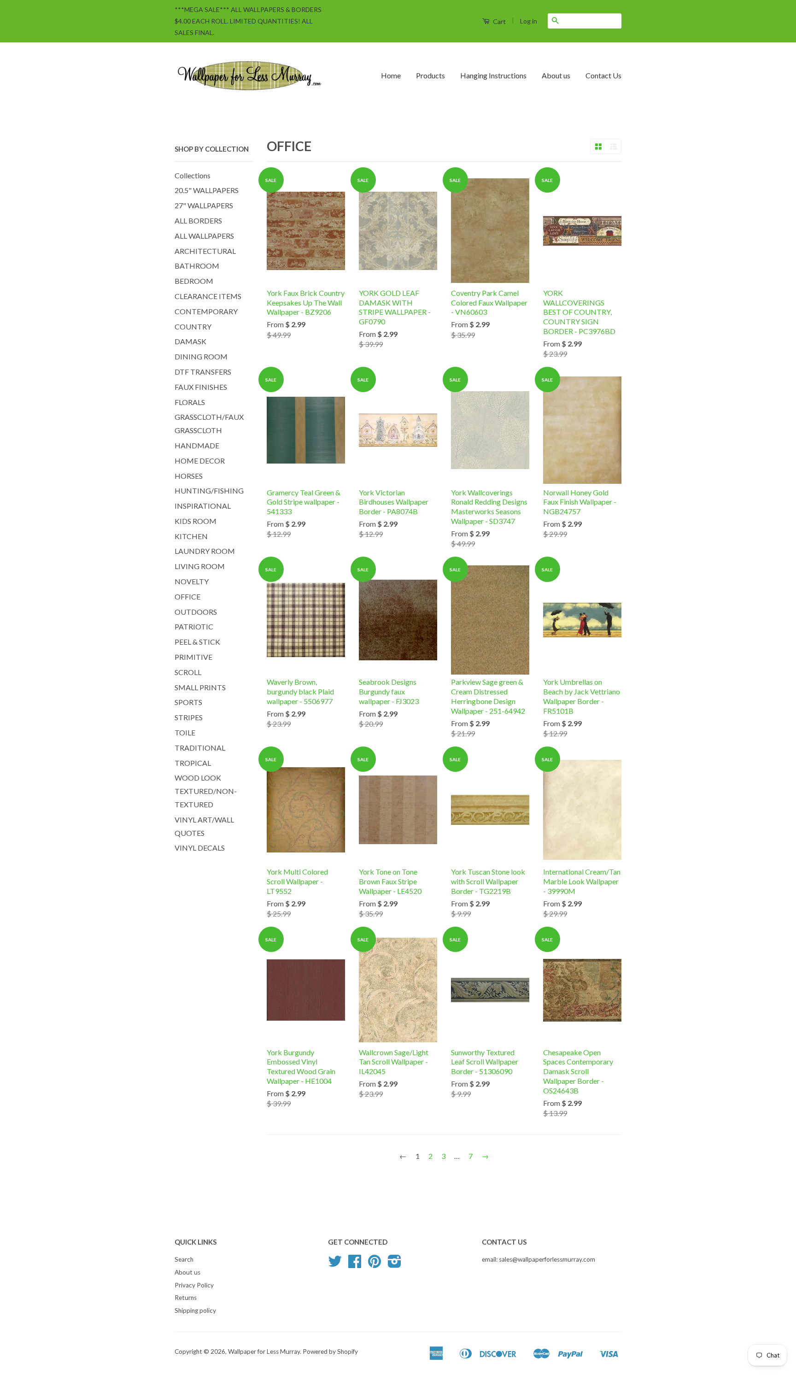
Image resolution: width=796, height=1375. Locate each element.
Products (430, 75)
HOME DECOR (200, 460)
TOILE (185, 732)
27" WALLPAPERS (204, 205)
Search (184, 1259)
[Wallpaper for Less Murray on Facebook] (355, 1264)
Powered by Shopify (330, 1351)
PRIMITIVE (193, 656)
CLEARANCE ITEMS (208, 296)
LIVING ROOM (200, 566)
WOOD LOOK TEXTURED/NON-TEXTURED (206, 791)
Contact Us (603, 75)
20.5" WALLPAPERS (207, 190)
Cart (499, 21)
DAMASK (190, 341)
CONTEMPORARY (206, 311)
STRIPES (189, 717)
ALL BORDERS (198, 220)
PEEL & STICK (197, 641)
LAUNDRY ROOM (205, 550)
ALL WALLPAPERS (204, 235)
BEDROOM (194, 280)
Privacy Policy (194, 1285)
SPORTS (188, 702)
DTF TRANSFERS (203, 371)
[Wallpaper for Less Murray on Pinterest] (374, 1264)
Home (391, 75)
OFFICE (187, 596)
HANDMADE (197, 445)
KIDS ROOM (196, 521)
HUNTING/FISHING (209, 490)
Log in (528, 21)
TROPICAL (193, 762)
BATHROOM (197, 265)
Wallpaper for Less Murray (264, 1351)
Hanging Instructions (493, 75)
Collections (193, 175)
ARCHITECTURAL (205, 251)
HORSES (189, 475)
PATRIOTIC (194, 626)
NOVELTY (192, 581)
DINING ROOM (201, 356)
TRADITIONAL (200, 747)
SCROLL (188, 672)
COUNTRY (193, 326)
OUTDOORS (196, 611)
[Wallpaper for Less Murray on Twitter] (335, 1264)
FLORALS (190, 402)
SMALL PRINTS (200, 687)
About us (556, 75)
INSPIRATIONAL (203, 505)
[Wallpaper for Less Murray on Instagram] (394, 1264)
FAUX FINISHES (201, 386)
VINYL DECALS (200, 847)
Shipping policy (195, 1310)
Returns (186, 1297)
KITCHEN (191, 536)
